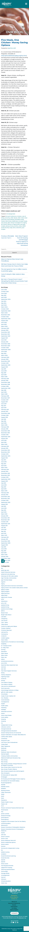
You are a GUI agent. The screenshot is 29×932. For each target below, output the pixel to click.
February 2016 (5, 427)
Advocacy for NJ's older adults (9, 576)
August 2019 (4, 367)
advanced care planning (8, 574)
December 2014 (5, 450)
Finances (3, 678)
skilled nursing (5, 852)
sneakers (3, 854)
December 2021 (5, 332)
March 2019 (4, 376)
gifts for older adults (6, 692)
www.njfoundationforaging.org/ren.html (14, 55)
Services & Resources (14, 903)
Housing (3, 719)
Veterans (3, 879)
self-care (3, 834)
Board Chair (4, 612)
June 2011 (3, 529)
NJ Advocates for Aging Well (9, 775)
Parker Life (4, 804)
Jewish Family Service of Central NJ (11, 732)
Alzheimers (4, 601)
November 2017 (5, 398)
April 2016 (3, 423)
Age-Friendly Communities (8, 578)
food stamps (10, 219)
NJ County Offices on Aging (9, 224)
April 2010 (3, 552)
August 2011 (4, 525)
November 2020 (5, 345)
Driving (3, 649)
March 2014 (4, 467)
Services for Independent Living (10, 848)
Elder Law (4, 657)
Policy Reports (14, 897)
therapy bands (5, 873)
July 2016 (3, 419)
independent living (6, 725)
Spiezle (3, 859)
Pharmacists (4, 809)
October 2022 (5, 316)
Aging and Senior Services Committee (12, 585)
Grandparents (5, 701)
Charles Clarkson (6, 628)
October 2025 (5, 291)
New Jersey (4, 759)
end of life (4, 663)
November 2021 (5, 334)
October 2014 (5, 454)
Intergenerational (6, 729)
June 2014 (4, 461)
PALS (2, 798)
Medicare (3, 750)
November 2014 (5, 452)
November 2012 (5, 498)
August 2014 (4, 458)
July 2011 (3, 527)
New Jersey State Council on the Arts (11, 767)
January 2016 (4, 429)
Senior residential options (8, 842)
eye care (3, 669)
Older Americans (6, 792)
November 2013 (5, 475)
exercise (3, 667)
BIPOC (3, 611)
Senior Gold (4, 838)
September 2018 (5, 388)
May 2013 (3, 487)
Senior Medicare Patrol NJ (8, 840)
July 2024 (3, 301)
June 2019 (4, 370)
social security (5, 227)
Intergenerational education (9, 730)
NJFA (18, 224)
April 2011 (3, 533)
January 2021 (4, 341)
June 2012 (3, 508)
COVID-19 (3, 636)
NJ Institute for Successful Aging (10, 780)
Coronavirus (4, 634)
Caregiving (4, 618)
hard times (8, 221)
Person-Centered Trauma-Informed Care (12, 808)
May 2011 (3, 531)
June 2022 (4, 322)
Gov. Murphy (4, 698)
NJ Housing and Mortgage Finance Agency (13, 778)
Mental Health (5, 754)
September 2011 (5, 523)
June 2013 (3, 485)
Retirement (4, 825)
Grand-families (5, 699)
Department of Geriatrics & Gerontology (12, 641)
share (20, 226)
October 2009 (5, 562)
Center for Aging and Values (9, 626)
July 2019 (3, 369)
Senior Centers (5, 836)
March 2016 (4, 425)
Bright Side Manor (6, 614)
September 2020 (6, 349)
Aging (3, 583)
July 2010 (3, 547)
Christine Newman (6, 630)
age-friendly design (6, 580)
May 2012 (3, 510)
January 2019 (4, 380)
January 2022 (4, 330)
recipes (3, 226)
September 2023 (5, 311)
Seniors (3, 846)
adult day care (5, 570)
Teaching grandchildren (8, 869)
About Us (14, 901)
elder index (21, 218)
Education (4, 651)
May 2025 (3, 295)
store (14, 227)
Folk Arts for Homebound (8, 686)
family (3, 672)
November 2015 (5, 432)
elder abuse (14, 218)
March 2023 (4, 312)
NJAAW (3, 784)
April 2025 (4, 297)
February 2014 (5, 469)
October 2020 (5, 347)
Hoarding (3, 707)
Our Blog (14, 908)
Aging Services (5, 593)
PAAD (2, 794)
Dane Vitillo (4, 640)
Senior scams (5, 844)
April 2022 (4, 324)
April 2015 (3, 442)
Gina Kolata (4, 694)
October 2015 (4, 434)
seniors (16, 226)
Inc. (2, 723)
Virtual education (6, 881)
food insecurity (5, 688)
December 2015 (5, 430)
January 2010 (4, 556)
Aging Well (4, 595)
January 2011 (4, 539)
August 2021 (4, 338)
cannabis (3, 616)
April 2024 (4, 305)
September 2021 (5, 336)
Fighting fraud (5, 676)
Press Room (14, 906)
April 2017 (3, 407)
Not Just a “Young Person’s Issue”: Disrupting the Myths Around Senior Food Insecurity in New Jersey (14, 281)
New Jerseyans (5, 773)
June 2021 (3, 340)
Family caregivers (6, 674)
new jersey (4, 222)
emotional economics (7, 661)
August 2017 (4, 401)
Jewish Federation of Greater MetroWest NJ (13, 734)
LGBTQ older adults (6, 736)
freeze (3, 221)
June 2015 (3, 440)
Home (3, 713)
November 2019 (5, 361)
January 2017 (4, 411)
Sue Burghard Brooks (7, 865)
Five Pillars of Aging (6, 682)
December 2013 (5, 473)
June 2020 (4, 351)
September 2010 (5, 543)
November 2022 (5, 314)
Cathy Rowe (4, 624)
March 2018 (4, 394)
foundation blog (19, 219)
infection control (6, 727)
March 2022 (4, 326)
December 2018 (5, 382)
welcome (18, 227)
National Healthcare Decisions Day (10, 758)
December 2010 (5, 541)
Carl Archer (4, 620)
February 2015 (5, 446)
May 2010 (3, 550)
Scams (3, 832)
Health (3, 703)
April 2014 (3, 465)
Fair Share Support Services (9, 670)
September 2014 (5, 456)
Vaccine (3, 877)
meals (25, 221)
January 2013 (4, 494)
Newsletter (14, 895)
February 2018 (5, 396)
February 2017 (5, 409)
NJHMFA (3, 788)
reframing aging (5, 823)
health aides (4, 705)
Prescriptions (5, 819)
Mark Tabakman (5, 746)
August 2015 (4, 438)
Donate (14, 913)
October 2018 (5, 386)
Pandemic (4, 800)
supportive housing (6, 867)
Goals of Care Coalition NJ (8, 696)
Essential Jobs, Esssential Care (9, 665)
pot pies (23, 224)
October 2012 (4, 500)
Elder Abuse (4, 653)
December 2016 (5, 413)
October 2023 (5, 309)
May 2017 (3, 405)
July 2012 (3, 506)
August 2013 (4, 481)
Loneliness (4, 738)
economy (7, 218)
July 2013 (3, 483)
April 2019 (3, 374)
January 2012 (4, 516)
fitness (3, 680)
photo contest (5, 813)
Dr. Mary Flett (5, 647)
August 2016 (4, 417)
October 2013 (4, 477)
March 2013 (4, 490)
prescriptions (5, 817)
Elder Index (4, 655)
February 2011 (5, 537)
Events (14, 905)
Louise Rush (4, 744)
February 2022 (5, 328)
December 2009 (5, 558)
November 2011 (5, 519)
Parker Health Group (7, 802)
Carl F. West (4, 622)
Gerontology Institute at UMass (9, 690)
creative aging (5, 638)
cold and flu (4, 632)
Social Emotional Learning (8, 856)
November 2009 (5, 560)
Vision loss (4, 883)
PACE (2, 796)
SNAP (24, 226)
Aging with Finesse (6, 597)
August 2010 (4, 545)
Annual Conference (11, 216)
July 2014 (3, 459)
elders (3, 659)
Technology (4, 871)
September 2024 (6, 299)
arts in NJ (3, 603)
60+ (2, 568)
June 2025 (4, 293)
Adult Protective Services (8, 572)
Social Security (5, 857)
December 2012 (5, 496)
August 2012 (4, 504)
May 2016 (3, 421)
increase (20, 221)
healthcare (15, 221)
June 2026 (4, 289)
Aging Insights (5, 591)
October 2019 (5, 363)
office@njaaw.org (21, 918)
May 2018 (3, 390)
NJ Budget (4, 777)
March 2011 (4, 535)
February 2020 (5, 357)
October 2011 (4, 521)
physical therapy (5, 815)
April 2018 (3, 392)
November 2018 (5, 384)
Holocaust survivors (6, 711)
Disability (3, 643)
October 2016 (5, 415)
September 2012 (5, 502)
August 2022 (4, 320)
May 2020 (3, 353)
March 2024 (4, 307)
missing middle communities (9, 756)
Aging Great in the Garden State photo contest (14, 587)
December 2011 (5, 517)
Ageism (3, 581)
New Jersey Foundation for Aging (17, 222)
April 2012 (3, 512)
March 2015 (4, 444)
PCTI (2, 806)
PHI (2, 811)
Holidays (3, 709)
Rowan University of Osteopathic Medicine (13, 827)
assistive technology (7, 609)
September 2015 (5, 436)
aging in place (5, 589)
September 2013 (5, 479)
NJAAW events (5, 786)
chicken (19, 216)
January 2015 (4, 448)
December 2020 (5, 343)
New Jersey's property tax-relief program (12, 771)
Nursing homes (5, 790)
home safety (4, 717)
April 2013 (3, 488)
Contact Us (14, 898)
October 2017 (4, 400)
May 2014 (3, 463)
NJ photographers (6, 782)
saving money (10, 226)
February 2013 (5, 492)
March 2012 (4, 514)
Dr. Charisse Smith (6, 645)
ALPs (2, 599)
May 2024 (3, 303)
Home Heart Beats (6, 715)
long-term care (5, 740)
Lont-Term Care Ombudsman (9, 742)
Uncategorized (11, 213)
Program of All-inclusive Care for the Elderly (13, 821)
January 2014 (4, 471)
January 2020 (4, 359)
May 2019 (3, 372)
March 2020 (4, 355)
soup (11, 227)
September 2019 (5, 365)
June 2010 (4, 548)
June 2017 (3, 403)
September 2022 (5, 318)
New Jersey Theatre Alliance (9, 769)
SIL (2, 850)
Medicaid (3, 748)
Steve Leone (4, 863)
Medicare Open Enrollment (8, 752)
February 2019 (5, 378)
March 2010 (4, 554)
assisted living (5, 605)
